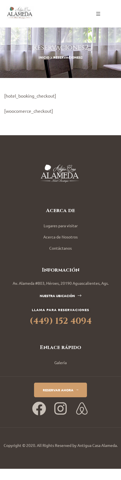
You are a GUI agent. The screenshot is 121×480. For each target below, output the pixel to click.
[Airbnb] (82, 408)
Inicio (44, 57)
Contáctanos (60, 248)
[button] (60, 295)
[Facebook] (39, 408)
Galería (60, 362)
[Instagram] (60, 408)
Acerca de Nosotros (60, 236)
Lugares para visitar (61, 225)
